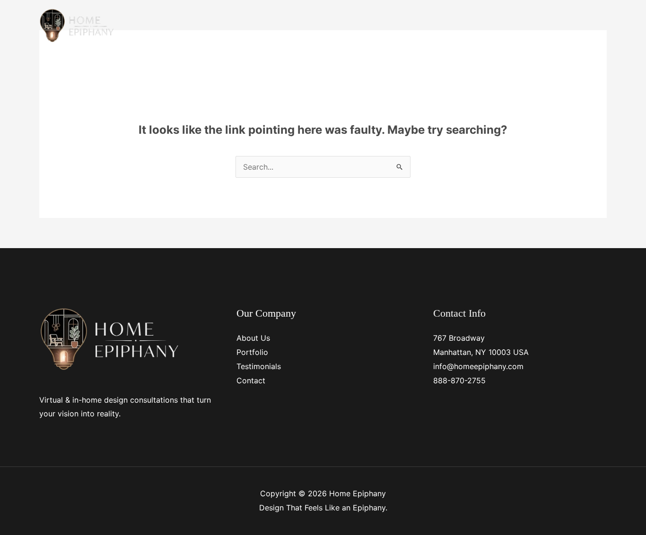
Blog (591, 25)
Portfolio (252, 352)
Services (412, 25)
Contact (553, 25)
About (453, 25)
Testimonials (502, 25)
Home (371, 25)
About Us (253, 338)
